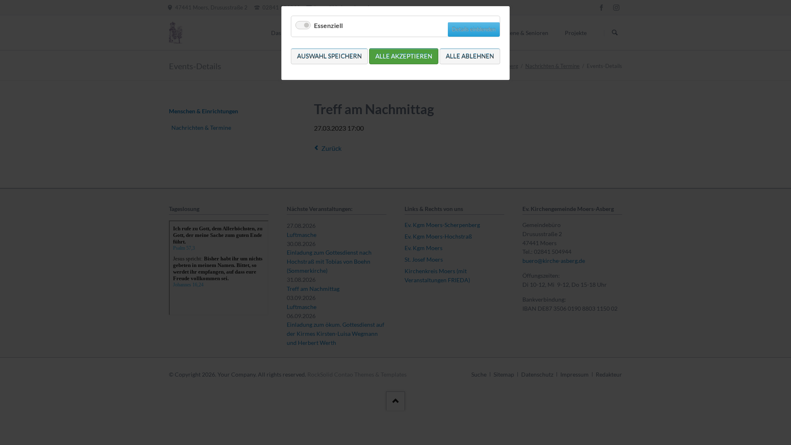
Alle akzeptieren (403, 56)
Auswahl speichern (329, 56)
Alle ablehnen (470, 56)
